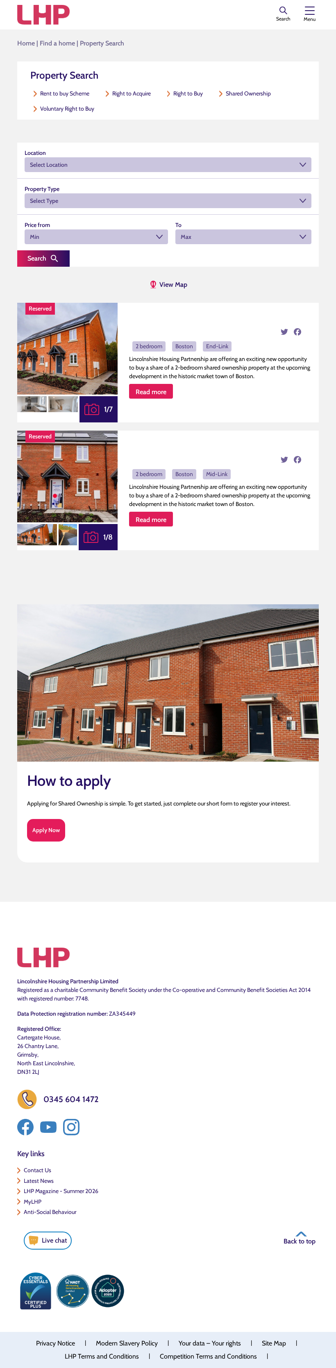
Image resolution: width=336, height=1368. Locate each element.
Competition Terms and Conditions (208, 1356)
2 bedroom (149, 346)
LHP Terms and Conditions (102, 1356)
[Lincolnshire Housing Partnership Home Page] (43, 14)
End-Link (217, 346)
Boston (184, 346)
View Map (173, 284)
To (178, 225)
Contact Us (37, 1170)
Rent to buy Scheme (64, 93)
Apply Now (46, 830)
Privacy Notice (55, 1343)
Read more (151, 392)
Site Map (274, 1343)
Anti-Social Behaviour (50, 1212)
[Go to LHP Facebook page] (25, 1127)
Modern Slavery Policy (127, 1343)
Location (35, 153)
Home (26, 43)
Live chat (54, 1240)
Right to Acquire (131, 93)
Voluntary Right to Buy (67, 108)
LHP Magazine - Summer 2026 (61, 1191)
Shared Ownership (248, 93)
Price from (37, 225)
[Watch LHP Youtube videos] (48, 1127)
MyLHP (32, 1201)
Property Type (42, 189)
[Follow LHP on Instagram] (71, 1127)
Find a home (57, 43)
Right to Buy (188, 93)
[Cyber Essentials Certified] (35, 1291)
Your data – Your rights (210, 1343)
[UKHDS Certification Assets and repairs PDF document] (72, 1291)
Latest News (39, 1180)
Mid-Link (216, 474)
